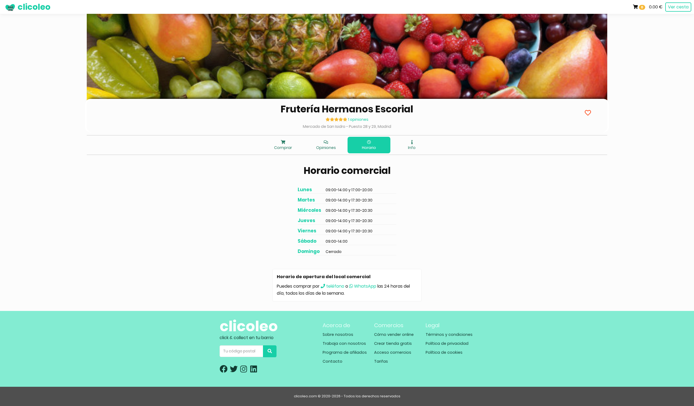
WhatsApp (364, 286)
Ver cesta (678, 7)
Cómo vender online (394, 334)
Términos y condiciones (449, 334)
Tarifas (381, 361)
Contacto (332, 361)
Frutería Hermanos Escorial (347, 109)
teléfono (334, 286)
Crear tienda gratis (393, 343)
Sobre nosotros (338, 334)
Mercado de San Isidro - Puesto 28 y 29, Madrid (347, 126)
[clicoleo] (4, 7)
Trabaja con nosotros (344, 343)
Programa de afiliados (345, 352)
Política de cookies (444, 352)
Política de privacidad (447, 343)
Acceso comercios (392, 352)
